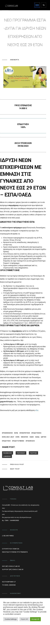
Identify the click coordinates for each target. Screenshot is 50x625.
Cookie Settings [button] (11, 619)
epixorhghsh (7, 433)
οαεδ (37, 437)
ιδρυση (43, 437)
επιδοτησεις (36, 433)
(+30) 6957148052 (8, 536)
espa (17, 437)
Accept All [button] (35, 619)
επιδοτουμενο (18, 441)
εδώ (36, 410)
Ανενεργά (14, 60)
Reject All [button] (24, 619)
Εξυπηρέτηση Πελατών (10, 549)
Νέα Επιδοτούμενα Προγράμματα (15, 552)
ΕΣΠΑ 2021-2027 (8, 437)
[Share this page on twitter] (33, 453)
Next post (15, 469)
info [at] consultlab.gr (11, 566)
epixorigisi (30, 441)
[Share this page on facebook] (7, 453)
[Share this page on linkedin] (7, 456)
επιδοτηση (6, 441)
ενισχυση (24, 437)
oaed (32, 437)
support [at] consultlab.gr (12, 569)
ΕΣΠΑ (16, 433)
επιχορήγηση (25, 433)
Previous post (17, 464)
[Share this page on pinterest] (21, 453)
